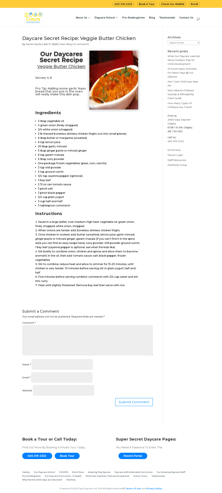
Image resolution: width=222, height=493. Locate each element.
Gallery (26, 472)
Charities (71, 480)
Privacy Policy (154, 488)
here (81, 243)
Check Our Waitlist (172, 4)
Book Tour (67, 455)
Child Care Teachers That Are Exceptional (107, 476)
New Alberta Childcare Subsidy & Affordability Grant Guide (181, 94)
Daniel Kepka (34, 44)
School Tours (140, 476)
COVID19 (63, 472)
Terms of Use (133, 488)
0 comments (81, 44)
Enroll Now (174, 150)
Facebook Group (177, 165)
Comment (29, 322)
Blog (152, 17)
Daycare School (105, 17)
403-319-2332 (123, 4)
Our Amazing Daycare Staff (171, 472)
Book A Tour (146, 4)
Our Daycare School (44, 472)
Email (26, 377)
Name (26, 364)
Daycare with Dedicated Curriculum (134, 472)
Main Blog (66, 44)
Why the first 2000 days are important (42, 480)
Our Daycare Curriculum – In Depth (63, 476)
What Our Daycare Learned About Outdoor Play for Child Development (184, 60)
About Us (81, 17)
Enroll (194, 4)
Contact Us (186, 17)
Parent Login (175, 155)
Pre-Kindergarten (133, 17)
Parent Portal (133, 455)
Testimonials (167, 17)
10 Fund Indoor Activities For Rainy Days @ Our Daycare (182, 72)
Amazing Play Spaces (99, 472)
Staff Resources (177, 160)
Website (27, 390)
